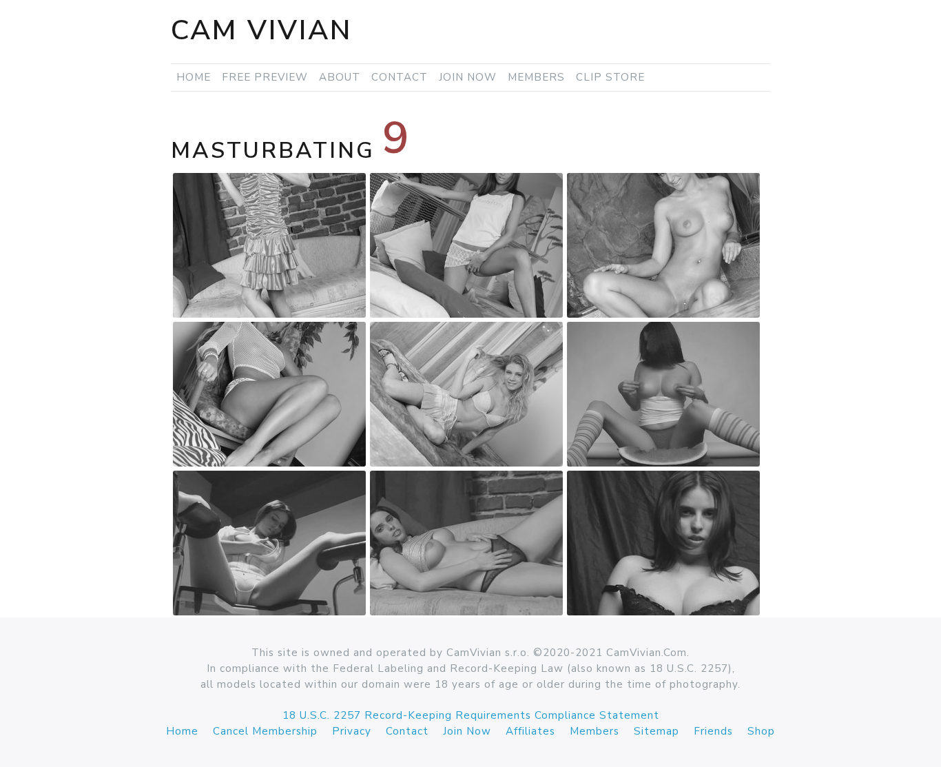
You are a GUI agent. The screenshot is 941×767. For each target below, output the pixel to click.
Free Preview (265, 77)
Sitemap (656, 731)
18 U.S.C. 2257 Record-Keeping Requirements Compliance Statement (470, 715)
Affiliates (530, 731)
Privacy (351, 731)
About (339, 77)
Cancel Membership (265, 731)
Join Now (468, 77)
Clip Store (610, 77)
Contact (399, 77)
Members (536, 77)
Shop (761, 731)
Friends (713, 731)
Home (193, 77)
